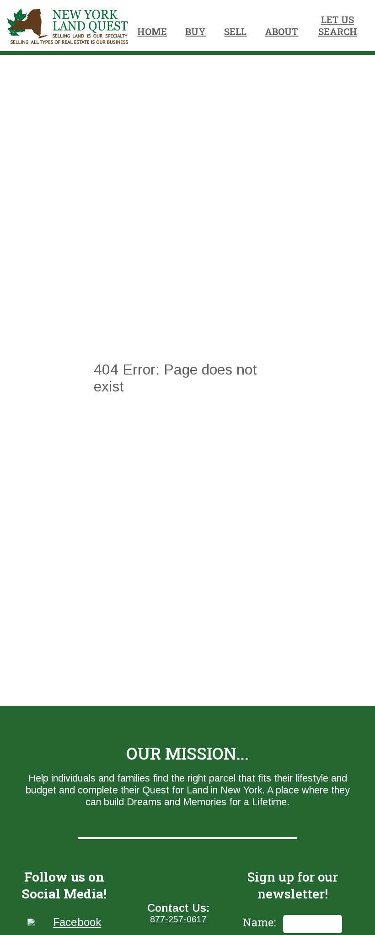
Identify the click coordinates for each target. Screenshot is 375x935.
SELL (235, 31)
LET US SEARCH (337, 25)
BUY (195, 31)
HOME (152, 31)
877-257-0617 (178, 919)
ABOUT (281, 31)
